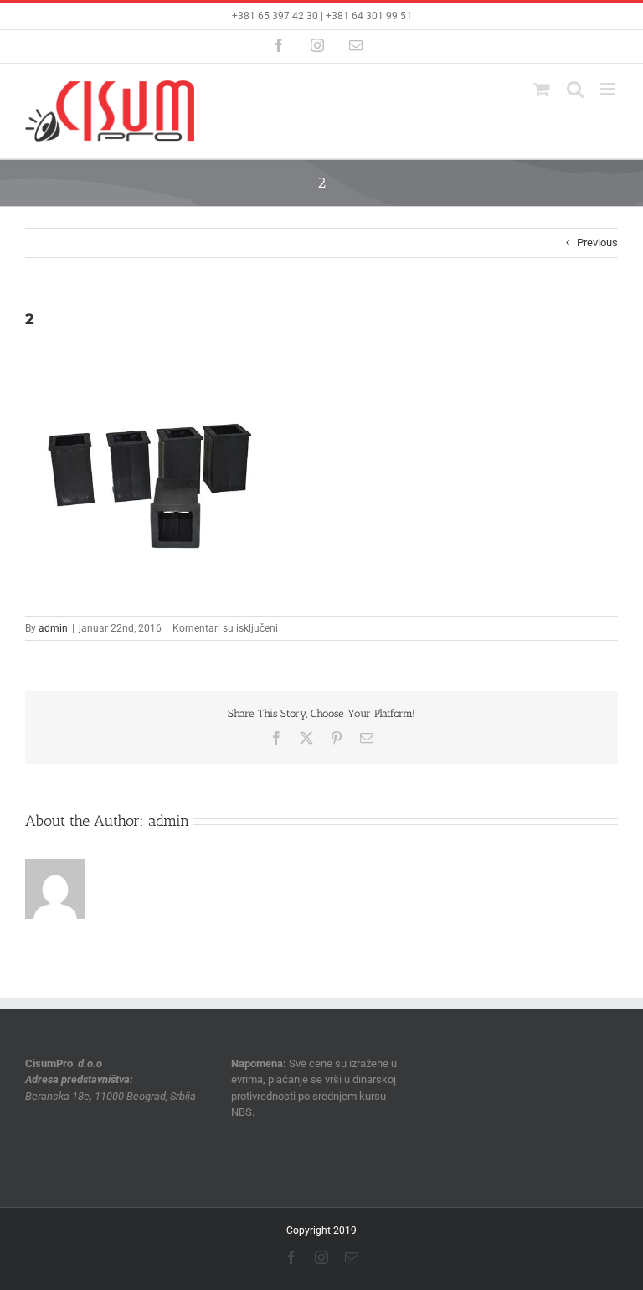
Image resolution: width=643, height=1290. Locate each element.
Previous (597, 242)
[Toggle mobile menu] (609, 89)
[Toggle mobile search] (575, 89)
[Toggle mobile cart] (541, 89)
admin (53, 628)
